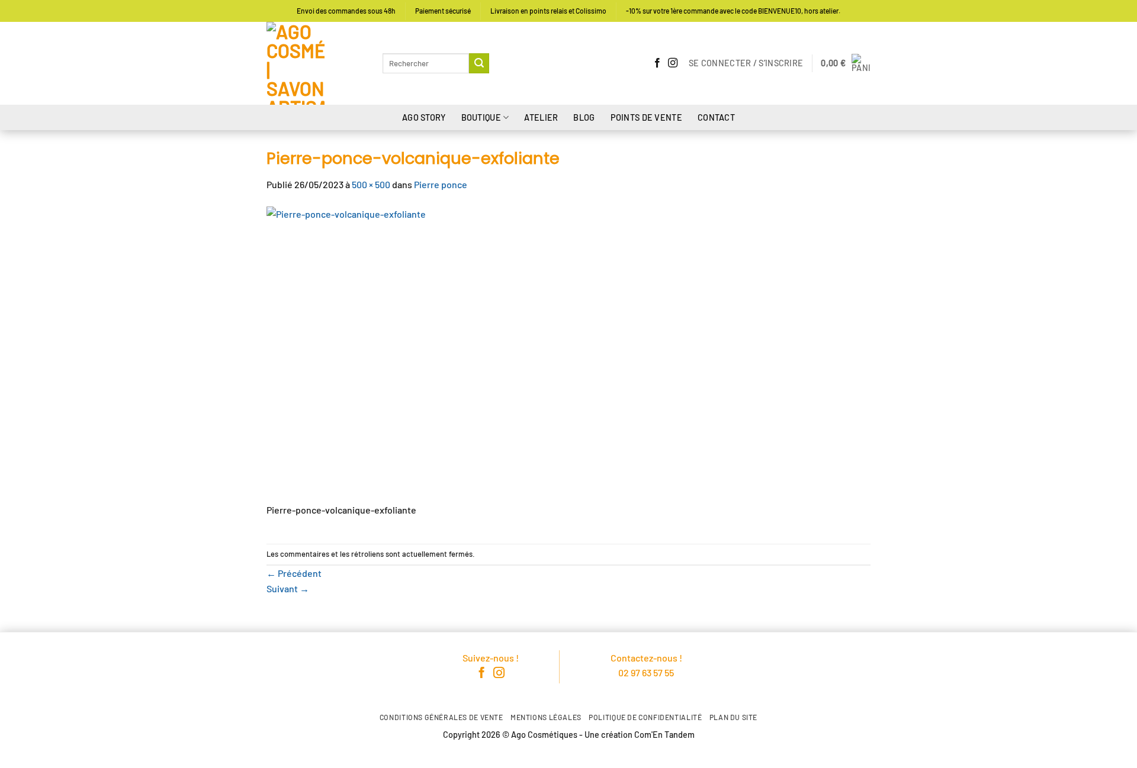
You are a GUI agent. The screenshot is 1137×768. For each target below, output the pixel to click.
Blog (584, 117)
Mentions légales (546, 717)
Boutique (481, 117)
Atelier (541, 117)
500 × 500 (371, 184)
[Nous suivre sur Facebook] (657, 63)
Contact (716, 117)
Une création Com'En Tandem (639, 735)
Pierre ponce (440, 184)
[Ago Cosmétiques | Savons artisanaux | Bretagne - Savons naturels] (315, 63)
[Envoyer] (479, 63)
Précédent (294, 573)
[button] (746, 63)
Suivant (287, 588)
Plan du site (733, 717)
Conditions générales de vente (441, 717)
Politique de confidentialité (645, 717)
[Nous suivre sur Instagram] (672, 63)
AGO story (424, 117)
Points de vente (646, 117)
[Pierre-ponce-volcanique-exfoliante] (414, 353)
